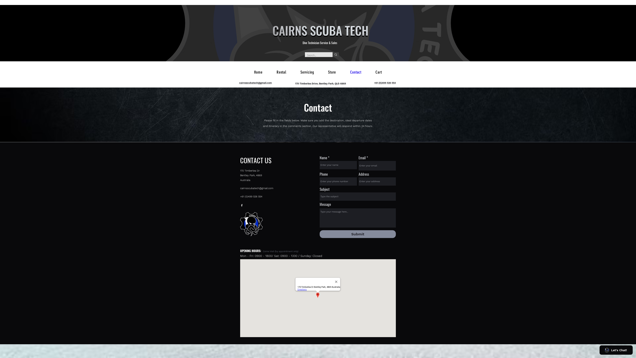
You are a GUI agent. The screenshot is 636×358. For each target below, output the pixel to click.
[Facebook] (241, 205)
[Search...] (336, 54)
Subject (325, 189)
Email (362, 157)
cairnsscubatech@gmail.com (255, 82)
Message (325, 204)
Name (323, 157)
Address (364, 174)
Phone (324, 174)
